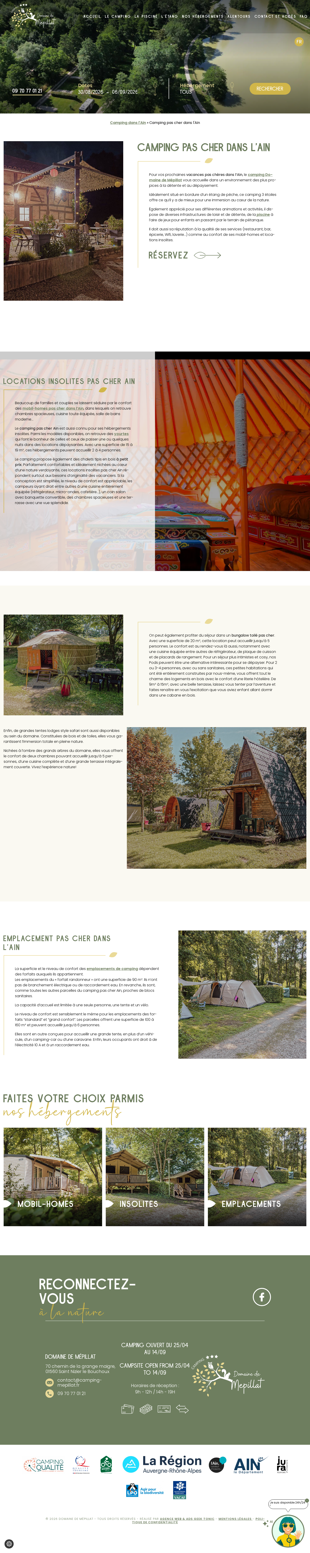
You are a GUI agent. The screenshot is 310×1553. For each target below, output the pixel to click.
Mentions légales (236, 1519)
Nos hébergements (203, 17)
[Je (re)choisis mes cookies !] (9, 1543)
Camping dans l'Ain (128, 122)
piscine (263, 214)
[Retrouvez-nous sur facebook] (262, 1297)
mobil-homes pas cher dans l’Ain (53, 408)
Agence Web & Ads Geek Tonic (187, 1519)
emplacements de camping (112, 968)
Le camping (118, 17)
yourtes (121, 433)
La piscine (146, 17)
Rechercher (270, 89)
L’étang (170, 17)
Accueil (92, 17)
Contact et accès (275, 17)
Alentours (239, 17)
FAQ (304, 17)
